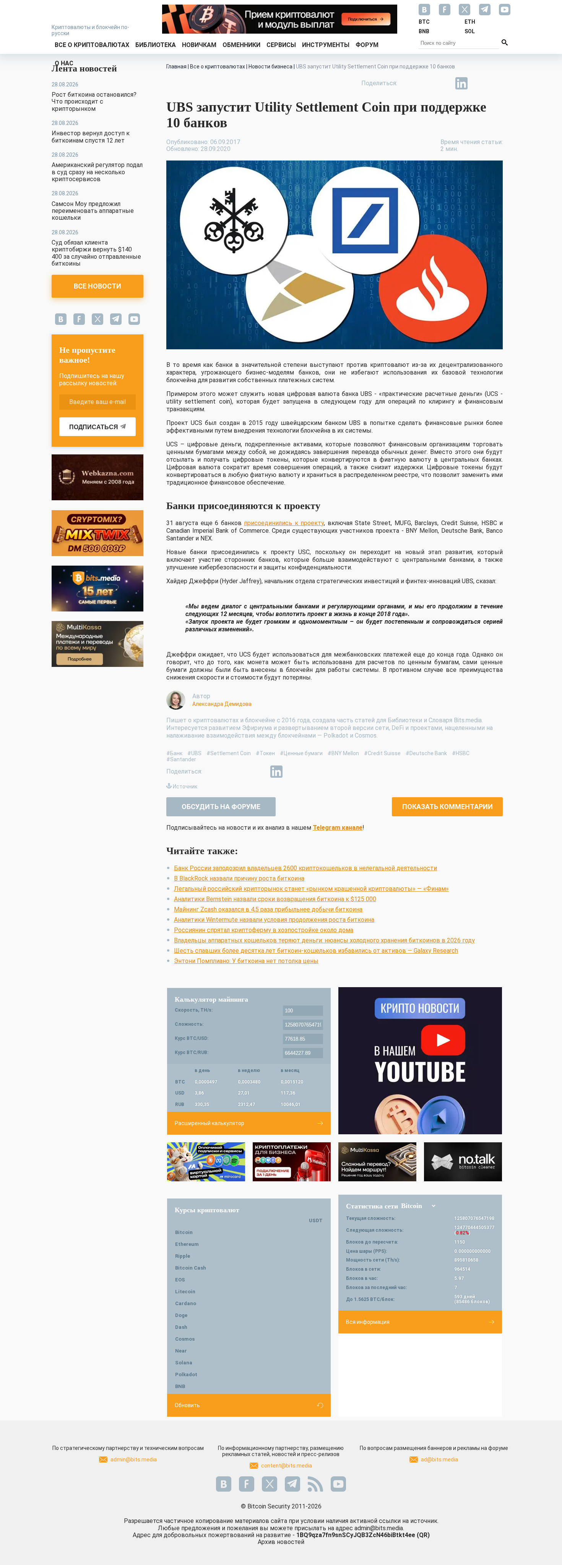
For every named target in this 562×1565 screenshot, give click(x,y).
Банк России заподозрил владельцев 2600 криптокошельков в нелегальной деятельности (305, 868)
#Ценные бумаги (301, 753)
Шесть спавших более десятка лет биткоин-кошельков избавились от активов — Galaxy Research (316, 950)
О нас (64, 63)
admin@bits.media (133, 1459)
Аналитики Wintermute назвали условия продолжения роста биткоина (274, 919)
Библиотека (155, 45)
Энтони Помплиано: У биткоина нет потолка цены (246, 961)
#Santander (181, 759)
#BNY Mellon (343, 753)
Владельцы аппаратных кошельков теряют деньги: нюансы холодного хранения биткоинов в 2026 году (324, 940)
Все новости (97, 286)
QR (423, 1535)
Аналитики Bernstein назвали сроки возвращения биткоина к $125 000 (275, 899)
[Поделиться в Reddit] (497, 83)
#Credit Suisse (382, 753)
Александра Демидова (222, 704)
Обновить (187, 1405)
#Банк (174, 753)
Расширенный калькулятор (209, 1123)
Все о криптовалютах (92, 45)
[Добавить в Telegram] (444, 83)
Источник (185, 786)
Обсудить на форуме (221, 807)
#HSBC (460, 753)
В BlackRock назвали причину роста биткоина (239, 878)
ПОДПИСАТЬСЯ (93, 427)
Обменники (241, 45)
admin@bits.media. (379, 1528)
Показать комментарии (447, 807)
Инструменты (325, 45)
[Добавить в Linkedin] (461, 83)
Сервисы (281, 45)
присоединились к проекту (284, 523)
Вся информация (368, 1322)
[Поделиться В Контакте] (479, 83)
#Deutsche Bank (426, 753)
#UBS (194, 753)
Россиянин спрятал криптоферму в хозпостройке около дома (263, 930)
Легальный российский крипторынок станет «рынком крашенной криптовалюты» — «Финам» (311, 888)
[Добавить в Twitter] (426, 83)
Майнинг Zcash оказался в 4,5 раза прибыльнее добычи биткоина (268, 909)
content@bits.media (286, 1466)
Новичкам (199, 45)
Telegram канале (337, 827)
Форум (367, 45)
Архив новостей (281, 1542)
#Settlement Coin (228, 753)
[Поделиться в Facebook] (409, 83)
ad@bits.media (439, 1459)
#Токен (265, 753)
